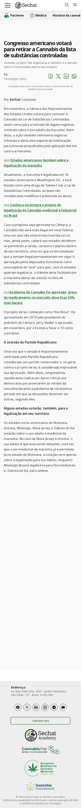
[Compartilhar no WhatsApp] (74, 76)
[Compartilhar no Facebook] (50, 76)
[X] (27, 707)
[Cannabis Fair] (40, 750)
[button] (7, 5)
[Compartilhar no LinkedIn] (66, 76)
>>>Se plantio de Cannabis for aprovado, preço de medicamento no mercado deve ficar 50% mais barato (40, 297)
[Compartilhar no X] (58, 76)
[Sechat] (40, 5)
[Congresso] (40, 769)
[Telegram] (54, 707)
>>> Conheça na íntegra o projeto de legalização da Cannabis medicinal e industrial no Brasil (40, 210)
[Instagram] (45, 707)
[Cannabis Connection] (40, 786)
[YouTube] (63, 707)
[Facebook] (17, 707)
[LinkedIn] (36, 707)
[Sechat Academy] (40, 735)
